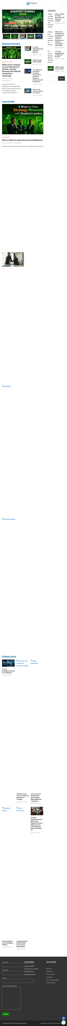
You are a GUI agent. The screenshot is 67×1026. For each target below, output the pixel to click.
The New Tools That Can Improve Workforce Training (22, 796)
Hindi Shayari (19, 28)
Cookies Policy (50, 982)
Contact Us (49, 971)
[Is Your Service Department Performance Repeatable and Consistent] (37, 661)
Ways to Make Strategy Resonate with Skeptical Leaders (25, 140)
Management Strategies (10, 23)
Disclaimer (49, 977)
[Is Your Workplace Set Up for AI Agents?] (8, 661)
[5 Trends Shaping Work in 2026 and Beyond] (27, 48)
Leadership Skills (8, 101)
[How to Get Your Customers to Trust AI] (27, 90)
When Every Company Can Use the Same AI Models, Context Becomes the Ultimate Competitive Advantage (11, 70)
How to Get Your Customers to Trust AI (38, 91)
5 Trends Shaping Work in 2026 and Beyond (38, 49)
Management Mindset (20, 1023)
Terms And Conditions (53, 980)
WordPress (51, 1023)
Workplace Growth (9, 656)
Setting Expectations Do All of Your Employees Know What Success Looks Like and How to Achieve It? (36, 824)
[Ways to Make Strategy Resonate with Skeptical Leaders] (28, 119)
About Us (49, 968)
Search (61, 78)
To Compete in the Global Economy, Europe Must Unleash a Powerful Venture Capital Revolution (38, 75)
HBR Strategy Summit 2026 (18, 25)
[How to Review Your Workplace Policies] (8, 808)
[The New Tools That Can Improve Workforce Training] (22, 661)
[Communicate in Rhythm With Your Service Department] (22, 808)
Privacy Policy (50, 974)
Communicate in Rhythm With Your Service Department (22, 943)
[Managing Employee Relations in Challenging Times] (13, 259)
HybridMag (61, 1023)
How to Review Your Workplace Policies (7, 943)
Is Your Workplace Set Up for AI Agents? (8, 671)
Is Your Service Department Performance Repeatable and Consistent (36, 797)
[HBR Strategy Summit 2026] (22, 21)
